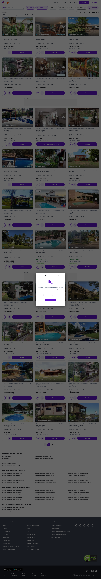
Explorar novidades (50, 300)
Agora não (50, 303)
